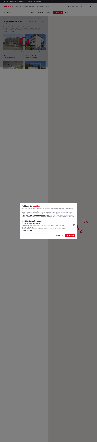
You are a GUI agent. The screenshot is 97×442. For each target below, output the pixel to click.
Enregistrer (59, 235)
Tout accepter (70, 235)
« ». (36, 215)
